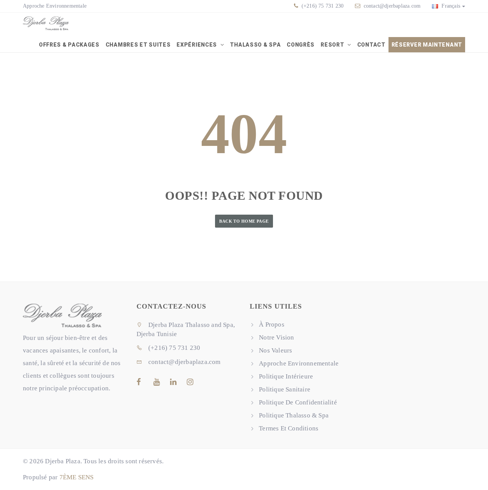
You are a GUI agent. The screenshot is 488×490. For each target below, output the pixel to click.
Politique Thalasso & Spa (294, 415)
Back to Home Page (243, 221)
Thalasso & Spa (255, 45)
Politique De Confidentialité (298, 402)
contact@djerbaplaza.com (392, 6)
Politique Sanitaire (284, 389)
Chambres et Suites (138, 45)
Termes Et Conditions (288, 428)
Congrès (301, 45)
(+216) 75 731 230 (322, 6)
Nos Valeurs (275, 350)
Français (450, 6)
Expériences (197, 45)
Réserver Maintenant (427, 45)
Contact (371, 45)
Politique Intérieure (286, 376)
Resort (333, 45)
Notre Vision (276, 337)
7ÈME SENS (76, 477)
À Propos (271, 324)
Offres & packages (69, 45)
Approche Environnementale (55, 6)
